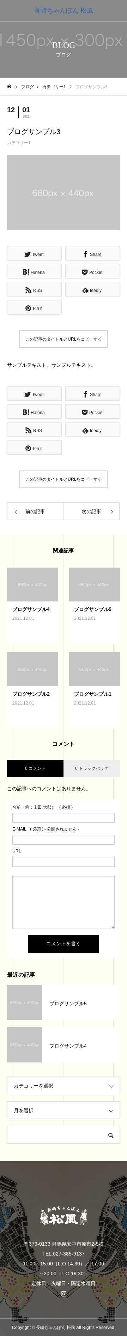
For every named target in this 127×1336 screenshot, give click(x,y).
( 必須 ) (42, 807)
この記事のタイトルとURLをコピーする (63, 339)
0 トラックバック (91, 768)
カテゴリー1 (19, 142)
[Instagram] (63, 1293)
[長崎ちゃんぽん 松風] (63, 1216)
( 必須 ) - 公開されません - (45, 829)
